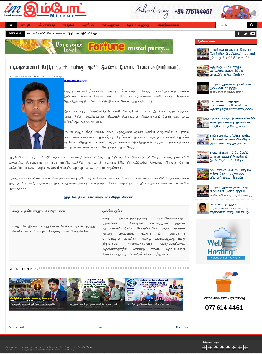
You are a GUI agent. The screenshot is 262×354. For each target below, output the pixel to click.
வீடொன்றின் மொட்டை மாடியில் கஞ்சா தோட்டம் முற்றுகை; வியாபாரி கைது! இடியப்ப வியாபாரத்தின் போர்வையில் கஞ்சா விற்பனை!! (226, 177)
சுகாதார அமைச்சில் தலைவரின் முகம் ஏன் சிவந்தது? (230, 86)
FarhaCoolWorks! (85, 347)
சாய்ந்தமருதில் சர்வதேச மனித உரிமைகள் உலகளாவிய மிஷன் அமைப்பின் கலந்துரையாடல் (230, 139)
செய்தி (25, 25)
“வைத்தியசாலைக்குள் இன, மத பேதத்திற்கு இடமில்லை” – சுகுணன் (233, 52)
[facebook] (238, 34)
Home (99, 327)
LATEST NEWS (43, 76)
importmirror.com (12, 350)
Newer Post (16, 327)
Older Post (182, 327)
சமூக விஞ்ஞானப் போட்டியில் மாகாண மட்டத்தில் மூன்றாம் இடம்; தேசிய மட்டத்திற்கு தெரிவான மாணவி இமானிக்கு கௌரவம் (223, 160)
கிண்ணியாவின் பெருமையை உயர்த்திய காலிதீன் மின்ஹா (62, 33)
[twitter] (245, 34)
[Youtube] (252, 34)
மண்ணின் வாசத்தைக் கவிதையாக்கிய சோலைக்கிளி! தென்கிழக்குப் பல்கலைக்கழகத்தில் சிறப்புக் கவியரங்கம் (232, 107)
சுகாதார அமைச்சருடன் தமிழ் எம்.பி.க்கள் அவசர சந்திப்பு (229, 189)
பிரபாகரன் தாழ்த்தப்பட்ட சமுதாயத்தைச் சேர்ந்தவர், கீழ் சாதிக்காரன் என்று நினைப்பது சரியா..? (229, 210)
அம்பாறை (57, 76)
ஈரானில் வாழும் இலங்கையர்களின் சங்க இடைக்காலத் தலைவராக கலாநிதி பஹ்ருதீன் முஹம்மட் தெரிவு (232, 124)
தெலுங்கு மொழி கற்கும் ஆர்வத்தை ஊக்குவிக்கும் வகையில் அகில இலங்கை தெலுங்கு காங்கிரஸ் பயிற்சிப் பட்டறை (222, 74)
